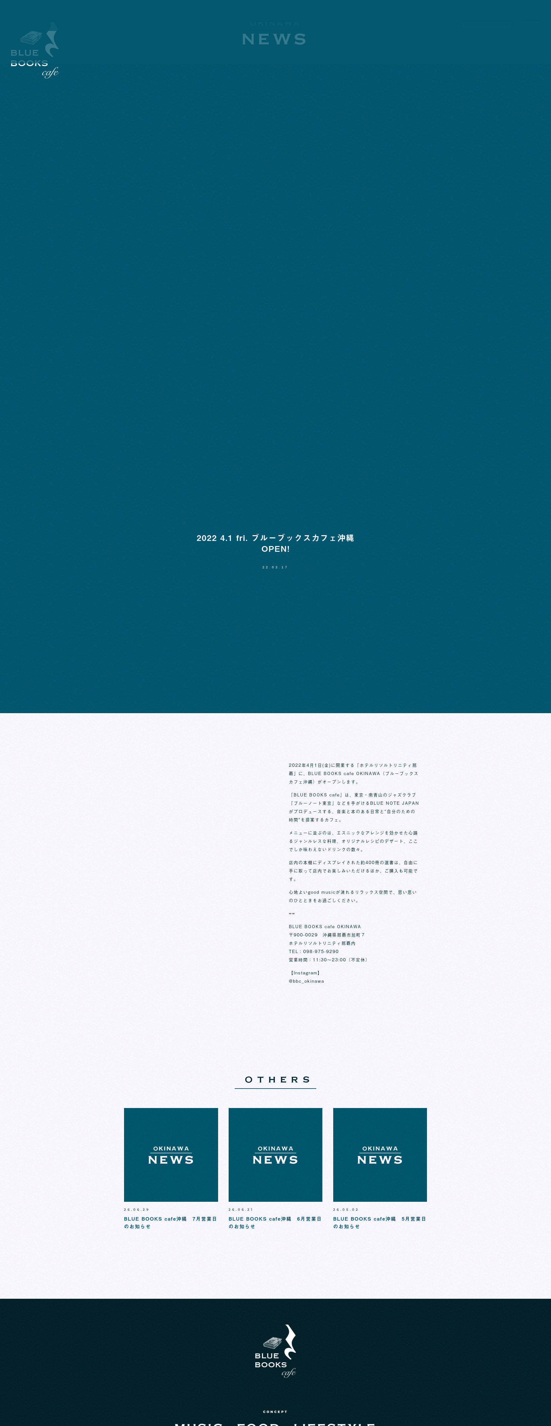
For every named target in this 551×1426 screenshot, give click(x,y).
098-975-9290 (486, 34)
